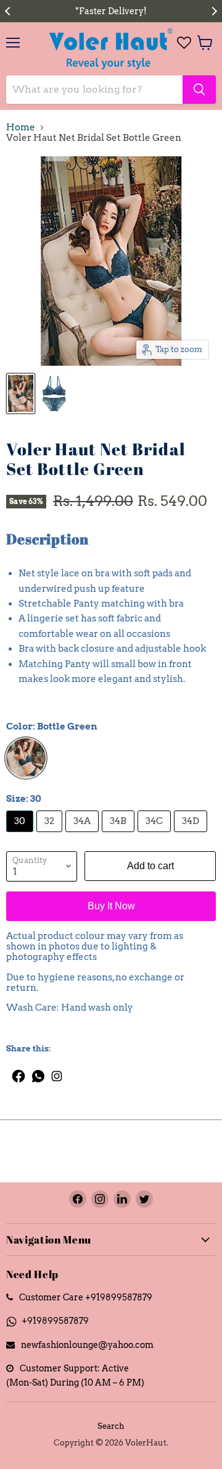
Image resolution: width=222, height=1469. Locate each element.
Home (20, 127)
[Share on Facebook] (15, 1073)
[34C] (156, 835)
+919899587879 (55, 1320)
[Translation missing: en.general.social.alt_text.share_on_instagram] (57, 1073)
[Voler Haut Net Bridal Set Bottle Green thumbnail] (21, 393)
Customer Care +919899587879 (85, 1297)
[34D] (192, 835)
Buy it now (111, 906)
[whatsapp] (39, 1073)
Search (111, 1426)
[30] (21, 835)
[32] (50, 835)
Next (213, 11)
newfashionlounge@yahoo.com (87, 1344)
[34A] (83, 835)
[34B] (120, 835)
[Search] (199, 89)
